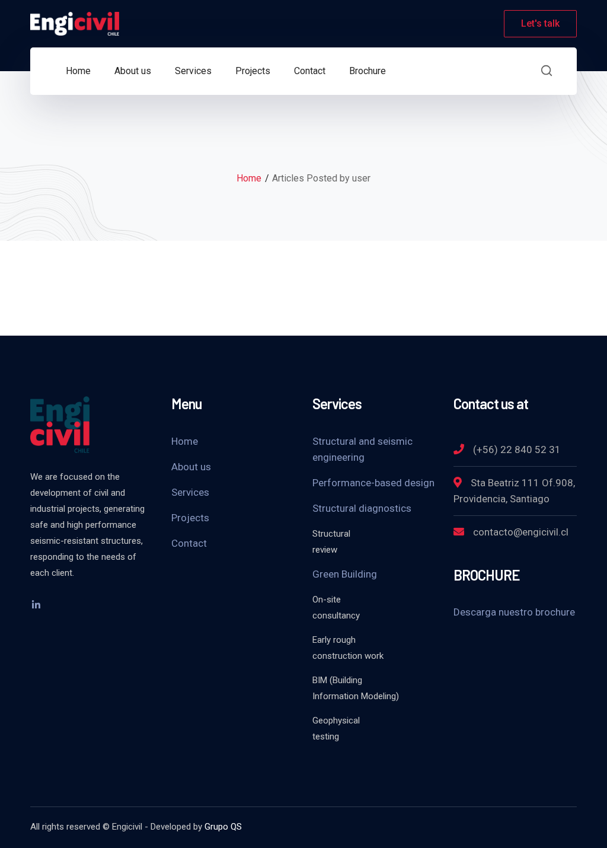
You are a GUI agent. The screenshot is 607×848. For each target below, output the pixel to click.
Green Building (344, 574)
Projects (190, 518)
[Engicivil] (74, 22)
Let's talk (540, 23)
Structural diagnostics (361, 508)
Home (249, 178)
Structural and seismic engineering (362, 449)
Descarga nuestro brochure (514, 612)
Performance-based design (373, 483)
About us (191, 467)
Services (190, 492)
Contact (189, 543)
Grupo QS (223, 826)
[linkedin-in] (36, 605)
